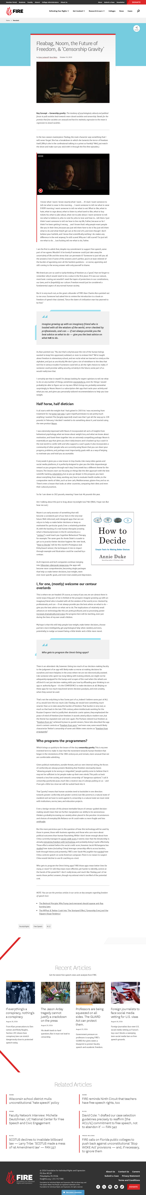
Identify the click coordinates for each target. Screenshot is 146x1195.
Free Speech (38, 926)
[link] (15, 11)
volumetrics (57, 474)
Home (8, 20)
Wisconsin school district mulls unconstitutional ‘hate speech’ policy (34, 1100)
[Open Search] (138, 11)
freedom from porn (68, 725)
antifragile (40, 821)
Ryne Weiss (53, 57)
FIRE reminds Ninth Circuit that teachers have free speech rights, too (109, 1100)
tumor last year (58, 413)
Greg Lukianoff (43, 57)
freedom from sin (44, 722)
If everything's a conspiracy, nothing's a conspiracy (20, 1012)
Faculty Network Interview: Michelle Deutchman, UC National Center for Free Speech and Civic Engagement (36, 1119)
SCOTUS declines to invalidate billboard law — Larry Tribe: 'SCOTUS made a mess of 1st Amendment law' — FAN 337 (37, 1143)
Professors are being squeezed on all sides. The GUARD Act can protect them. (89, 1016)
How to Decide (43, 544)
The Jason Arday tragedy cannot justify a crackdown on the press (54, 1014)
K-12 (48, 926)
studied (39, 848)
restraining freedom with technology (59, 842)
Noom (54, 423)
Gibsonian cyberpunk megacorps (55, 565)
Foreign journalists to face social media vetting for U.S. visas (125, 1012)
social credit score (68, 838)
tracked (100, 851)
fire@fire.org (45, 1179)
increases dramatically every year (50, 614)
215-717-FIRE (58, 1179)
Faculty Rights (24, 926)
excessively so (79, 382)
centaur (40, 535)
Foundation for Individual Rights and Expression (65, 1170)
